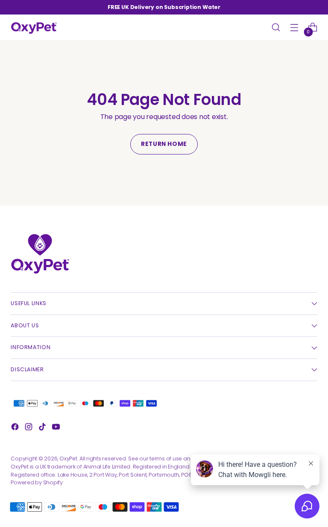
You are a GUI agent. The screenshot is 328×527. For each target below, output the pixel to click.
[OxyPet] (34, 27)
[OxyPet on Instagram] (29, 428)
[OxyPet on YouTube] (57, 428)
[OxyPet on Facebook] (16, 428)
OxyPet (68, 458)
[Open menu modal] (294, 27)
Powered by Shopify (37, 482)
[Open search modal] (276, 27)
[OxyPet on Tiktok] (43, 428)
